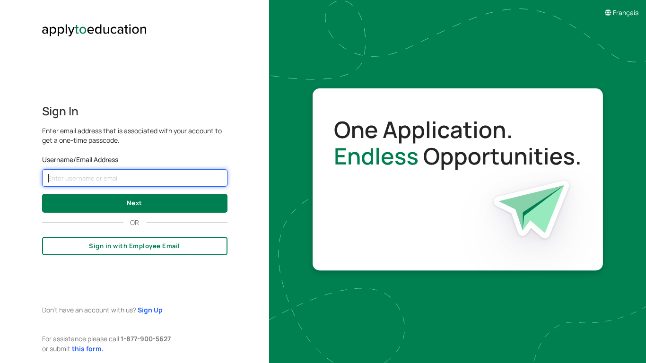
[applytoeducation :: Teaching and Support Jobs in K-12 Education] (134, 19)
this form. (88, 348)
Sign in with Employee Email (134, 246)
